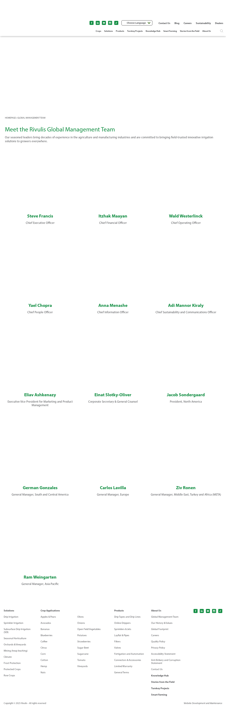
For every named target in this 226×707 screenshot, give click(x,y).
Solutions (108, 31)
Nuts (43, 672)
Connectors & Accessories (127, 660)
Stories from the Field (189, 31)
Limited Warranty (123, 666)
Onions (81, 622)
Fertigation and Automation (129, 653)
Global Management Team (165, 616)
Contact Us (164, 23)
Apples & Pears (48, 616)
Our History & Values (162, 622)
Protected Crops (12, 669)
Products (120, 31)
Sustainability (203, 23)
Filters (117, 641)
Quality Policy (158, 641)
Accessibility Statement (163, 653)
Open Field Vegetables (89, 629)
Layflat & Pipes (121, 635)
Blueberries (46, 635)
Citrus (44, 647)
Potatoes (82, 635)
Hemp (44, 666)
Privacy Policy (158, 647)
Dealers (219, 23)
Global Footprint (159, 629)
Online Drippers (122, 622)
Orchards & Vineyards (15, 644)
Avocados (46, 622)
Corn (43, 653)
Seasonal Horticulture (15, 638)
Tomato (81, 660)
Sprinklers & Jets (122, 629)
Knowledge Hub (153, 31)
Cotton (44, 660)
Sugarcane (82, 653)
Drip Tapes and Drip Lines (127, 616)
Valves (117, 647)
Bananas (45, 629)
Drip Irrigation (11, 616)
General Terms (121, 672)
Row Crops (9, 675)
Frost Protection (12, 663)
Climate (8, 656)
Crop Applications (50, 610)
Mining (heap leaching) (16, 650)
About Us (206, 31)
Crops (98, 31)
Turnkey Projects (135, 31)
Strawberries (84, 641)
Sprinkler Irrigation (13, 622)
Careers (188, 23)
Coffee (44, 641)
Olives (80, 616)
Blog (176, 23)
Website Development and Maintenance (203, 703)
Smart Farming (170, 31)
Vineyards (82, 666)
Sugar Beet (83, 647)
